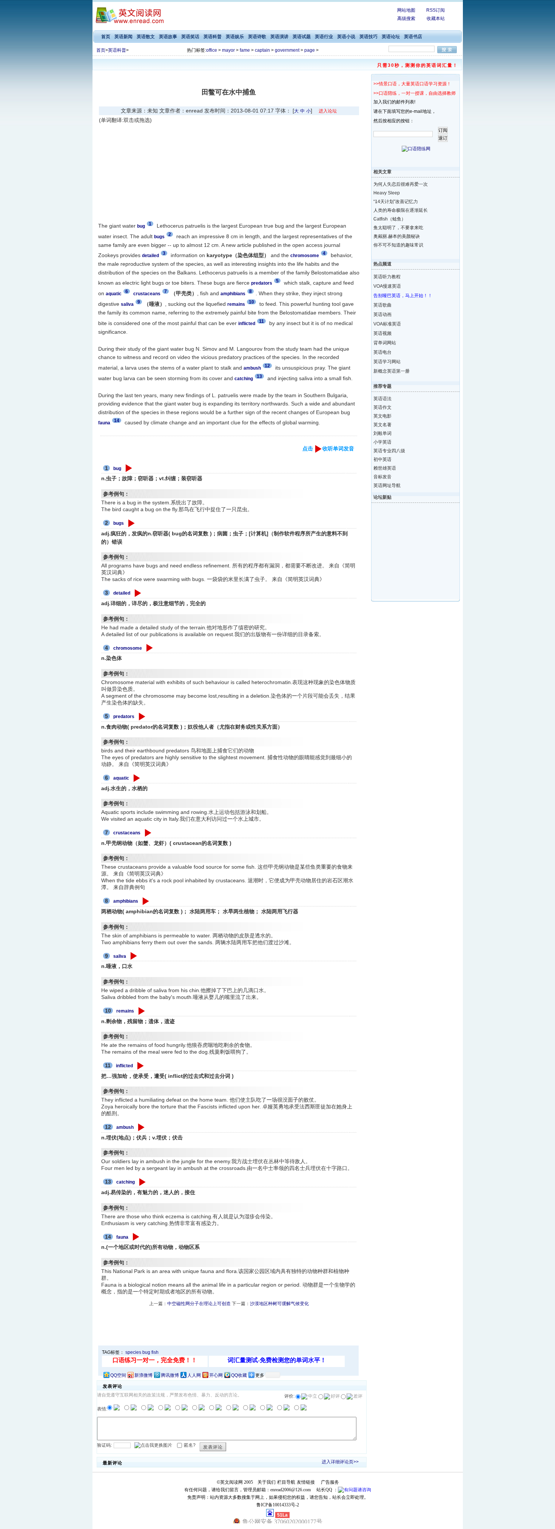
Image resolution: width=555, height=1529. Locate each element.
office (211, 50)
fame (245, 50)
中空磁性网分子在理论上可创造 (199, 1303)
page (309, 50)
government (287, 50)
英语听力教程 (387, 276)
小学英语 (382, 442)
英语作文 (382, 407)
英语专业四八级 (389, 450)
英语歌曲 (382, 305)
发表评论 (213, 1447)
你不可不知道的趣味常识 (398, 245)
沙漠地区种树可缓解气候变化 (279, 1303)
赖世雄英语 (384, 468)
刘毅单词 (382, 433)
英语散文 (146, 36)
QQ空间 (118, 1375)
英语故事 (168, 36)
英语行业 (324, 36)
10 (251, 302)
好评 (335, 1396)
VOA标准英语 (387, 324)
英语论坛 (391, 36)
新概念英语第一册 (391, 371)
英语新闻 (123, 36)
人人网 (194, 1375)
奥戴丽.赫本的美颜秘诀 (396, 236)
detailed (121, 593)
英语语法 (382, 398)
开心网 (216, 1375)
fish (155, 1352)
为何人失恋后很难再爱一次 (400, 184)
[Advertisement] (163, 172)
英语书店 (413, 36)
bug (117, 468)
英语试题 (302, 36)
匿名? (190, 1445)
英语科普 (213, 36)
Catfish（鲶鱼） (389, 219)
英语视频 (382, 333)
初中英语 (382, 459)
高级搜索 (406, 18)
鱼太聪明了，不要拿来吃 (398, 227)
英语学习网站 (387, 361)
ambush (125, 1127)
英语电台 (382, 352)
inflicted (124, 1065)
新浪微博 (143, 1375)
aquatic (121, 778)
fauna (122, 1237)
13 (259, 376)
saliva (119, 956)
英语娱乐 (235, 36)
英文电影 (382, 416)
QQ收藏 (239, 1375)
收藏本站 (436, 18)
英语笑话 (190, 36)
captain (262, 50)
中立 (312, 1396)
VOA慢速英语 (387, 286)
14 (116, 420)
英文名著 (382, 424)
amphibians (125, 901)
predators (123, 716)
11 (261, 321)
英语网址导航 (387, 485)
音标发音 (382, 476)
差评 (357, 1396)
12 (267, 365)
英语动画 (382, 314)
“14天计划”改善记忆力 (395, 201)
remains (125, 1011)
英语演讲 (279, 36)
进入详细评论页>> (340, 1461)
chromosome (127, 648)
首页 (105, 36)
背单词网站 (384, 342)
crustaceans (126, 832)
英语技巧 (368, 36)
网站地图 (406, 10)
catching (125, 1182)
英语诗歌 (257, 36)
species (133, 1352)
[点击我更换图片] (153, 1445)
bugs (118, 523)
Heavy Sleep (386, 193)
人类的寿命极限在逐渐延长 (400, 210)
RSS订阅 (435, 10)
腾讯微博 (170, 1375)
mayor (228, 50)
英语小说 (346, 36)
